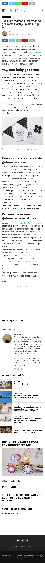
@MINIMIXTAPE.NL (10, 513)
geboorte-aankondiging (31, 223)
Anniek (14, 32)
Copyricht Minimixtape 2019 (22, 547)
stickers (9, 167)
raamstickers (36, 52)
